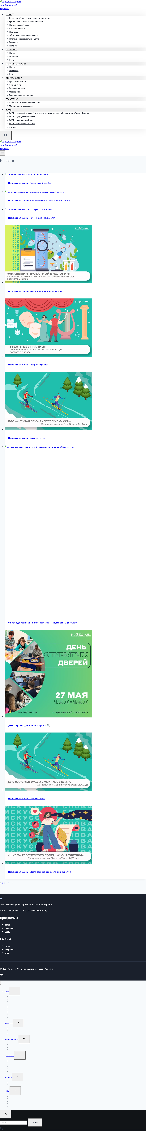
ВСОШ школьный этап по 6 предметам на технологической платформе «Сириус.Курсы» (49, 113)
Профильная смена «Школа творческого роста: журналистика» (40, 872)
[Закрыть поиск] (5, 1114)
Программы (9, 1023)
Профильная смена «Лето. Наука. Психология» (32, 218)
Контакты (13, 45)
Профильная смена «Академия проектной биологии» (35, 291)
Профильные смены (11, 1039)
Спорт (11, 59)
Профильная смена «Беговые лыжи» (26, 438)
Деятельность (9, 1056)
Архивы (12, 127)
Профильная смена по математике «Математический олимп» (39, 200)
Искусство (9, 928)
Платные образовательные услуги (24, 38)
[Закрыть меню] (0, 983)
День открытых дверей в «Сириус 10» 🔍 (29, 725)
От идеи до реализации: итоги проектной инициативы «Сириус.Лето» (43, 622)
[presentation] (75, 174)
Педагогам (8, 1077)
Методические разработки (21, 105)
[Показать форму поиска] (6, 135)
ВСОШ (7, 1091)
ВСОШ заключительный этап (22, 123)
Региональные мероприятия (21, 95)
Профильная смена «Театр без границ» (28, 364)
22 (9, 883)
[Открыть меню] (2, 153)
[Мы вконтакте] (2, 975)
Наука (7, 924)
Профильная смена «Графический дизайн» (29, 183)
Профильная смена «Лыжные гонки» (26, 798)
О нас (7, 991)
